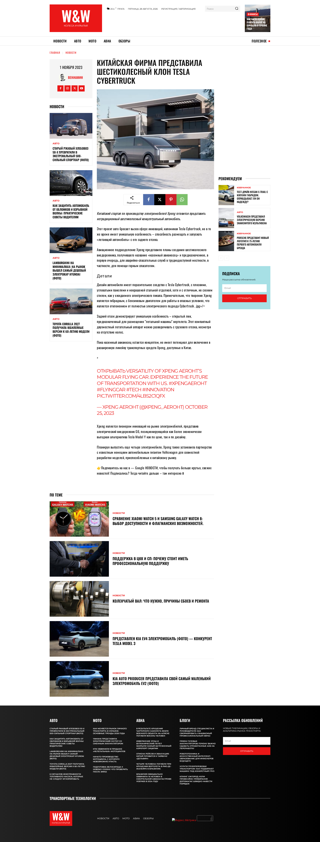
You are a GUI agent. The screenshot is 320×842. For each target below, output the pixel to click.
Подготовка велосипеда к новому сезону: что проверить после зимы (110, 769)
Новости (71, 52)
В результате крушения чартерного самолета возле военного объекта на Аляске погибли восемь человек (152, 732)
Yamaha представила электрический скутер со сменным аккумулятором (108, 741)
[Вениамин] (63, 77)
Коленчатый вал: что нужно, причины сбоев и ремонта (161, 601)
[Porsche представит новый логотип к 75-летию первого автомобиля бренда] (226, 241)
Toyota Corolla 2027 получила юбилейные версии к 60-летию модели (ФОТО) (71, 330)
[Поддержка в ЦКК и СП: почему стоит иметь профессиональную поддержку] (79, 559)
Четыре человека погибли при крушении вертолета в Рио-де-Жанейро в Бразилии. (153, 766)
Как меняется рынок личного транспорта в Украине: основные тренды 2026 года (110, 731)
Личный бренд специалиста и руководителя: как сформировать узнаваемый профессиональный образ (197, 732)
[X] (74, 88)
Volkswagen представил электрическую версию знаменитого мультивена (252, 219)
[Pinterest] (170, 199)
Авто (56, 143)
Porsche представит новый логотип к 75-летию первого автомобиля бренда (253, 243)
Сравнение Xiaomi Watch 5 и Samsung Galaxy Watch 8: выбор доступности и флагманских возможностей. (158, 521)
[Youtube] (82, 88)
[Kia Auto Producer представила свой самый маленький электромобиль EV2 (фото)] (79, 679)
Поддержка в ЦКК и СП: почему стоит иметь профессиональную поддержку (150, 561)
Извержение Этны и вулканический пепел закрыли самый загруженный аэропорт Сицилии (153, 745)
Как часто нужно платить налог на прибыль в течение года (257, 23)
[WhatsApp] (182, 199)
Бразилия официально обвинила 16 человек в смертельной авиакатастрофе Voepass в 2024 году (153, 778)
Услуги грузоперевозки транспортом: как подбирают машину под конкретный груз (197, 768)
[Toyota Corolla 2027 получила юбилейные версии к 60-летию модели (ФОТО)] (71, 301)
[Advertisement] (173, 22)
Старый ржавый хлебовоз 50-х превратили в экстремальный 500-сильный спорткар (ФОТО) (71, 154)
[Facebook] (60, 88)
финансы (252, 14)
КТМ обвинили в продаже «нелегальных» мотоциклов (109, 750)
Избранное (244, 188)
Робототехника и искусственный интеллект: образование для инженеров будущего (196, 757)
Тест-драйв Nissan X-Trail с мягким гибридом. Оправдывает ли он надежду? (252, 197)
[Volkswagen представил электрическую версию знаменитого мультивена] (226, 218)
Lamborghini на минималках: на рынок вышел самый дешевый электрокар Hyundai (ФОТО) (69, 270)
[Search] (236, 9)
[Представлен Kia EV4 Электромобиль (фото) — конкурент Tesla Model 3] (79, 639)
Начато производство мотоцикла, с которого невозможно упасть (106, 759)
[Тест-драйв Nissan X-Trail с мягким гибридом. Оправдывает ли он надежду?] (226, 195)
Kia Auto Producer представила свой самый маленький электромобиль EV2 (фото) (162, 681)
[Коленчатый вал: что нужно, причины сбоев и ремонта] (79, 599)
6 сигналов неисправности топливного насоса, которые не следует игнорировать (66, 776)
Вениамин (75, 77)
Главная (55, 52)
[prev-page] (221, 258)
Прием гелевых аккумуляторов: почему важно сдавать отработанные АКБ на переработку (198, 745)
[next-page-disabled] (226, 258)
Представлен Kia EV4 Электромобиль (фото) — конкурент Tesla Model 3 (162, 641)
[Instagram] (67, 88)
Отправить (244, 298)
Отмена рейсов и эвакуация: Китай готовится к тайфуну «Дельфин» (152, 756)
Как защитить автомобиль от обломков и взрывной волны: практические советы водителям (71, 211)
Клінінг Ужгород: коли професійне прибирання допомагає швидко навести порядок (196, 780)
